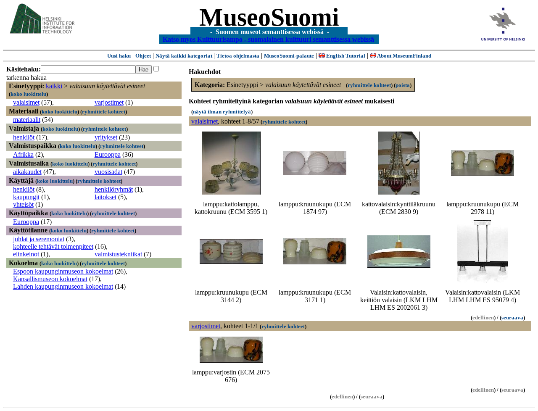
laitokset (105, 196)
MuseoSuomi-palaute (289, 56)
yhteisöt (23, 204)
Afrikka (23, 154)
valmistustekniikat (118, 254)
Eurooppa (108, 154)
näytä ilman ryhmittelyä (222, 111)
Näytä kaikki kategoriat (185, 56)
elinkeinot (26, 254)
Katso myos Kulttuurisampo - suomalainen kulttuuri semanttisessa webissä (268, 38)
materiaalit (26, 119)
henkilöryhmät (114, 189)
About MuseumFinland (403, 56)
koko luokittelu (28, 94)
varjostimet (109, 102)
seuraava (512, 317)
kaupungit (26, 196)
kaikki (54, 86)
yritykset (106, 137)
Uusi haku (119, 56)
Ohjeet (143, 56)
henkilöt (23, 137)
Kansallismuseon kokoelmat (50, 278)
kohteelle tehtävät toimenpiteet (53, 246)
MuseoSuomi (269, 17)
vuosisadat (108, 171)
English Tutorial (345, 56)
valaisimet (26, 102)
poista (403, 85)
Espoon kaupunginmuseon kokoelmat (63, 271)
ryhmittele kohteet (103, 111)
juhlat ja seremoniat (38, 238)
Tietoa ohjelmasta (237, 56)
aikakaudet (27, 171)
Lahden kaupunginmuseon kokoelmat (63, 286)
